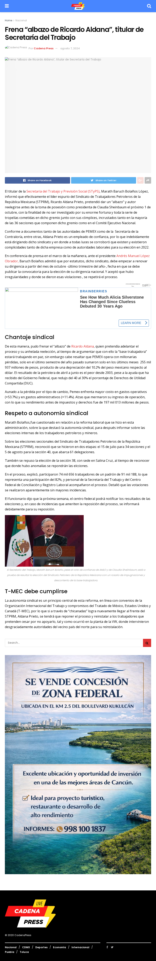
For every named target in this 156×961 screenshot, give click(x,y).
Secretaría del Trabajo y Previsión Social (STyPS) (63, 191)
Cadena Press (43, 48)
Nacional (21, 20)
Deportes (41, 947)
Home (8, 20)
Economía (59, 947)
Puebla (9, 952)
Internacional (80, 947)
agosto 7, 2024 (70, 48)
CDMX (26, 947)
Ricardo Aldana (82, 346)
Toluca (24, 952)
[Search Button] (147, 643)
